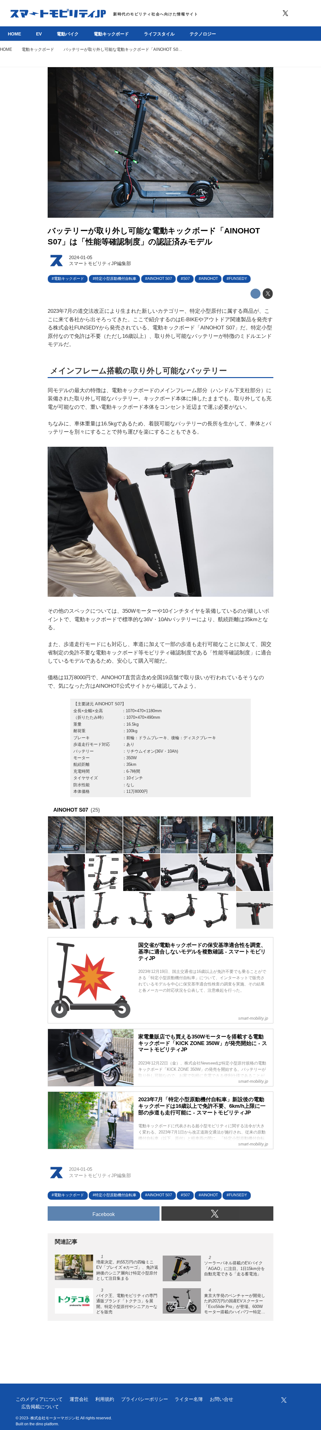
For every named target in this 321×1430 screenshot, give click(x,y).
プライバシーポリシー (144, 1399)
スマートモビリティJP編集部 (100, 263)
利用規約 (104, 1399)
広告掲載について (40, 1406)
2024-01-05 (80, 257)
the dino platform (43, 1424)
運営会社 (79, 1399)
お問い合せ (221, 1399)
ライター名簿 (189, 1399)
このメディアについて (39, 1399)
